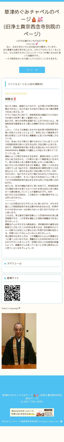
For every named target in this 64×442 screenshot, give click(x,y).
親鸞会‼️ (11, 99)
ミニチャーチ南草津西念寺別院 (23, 421)
